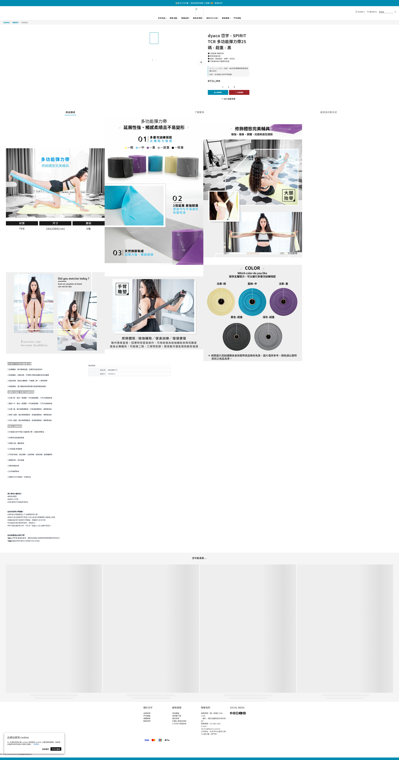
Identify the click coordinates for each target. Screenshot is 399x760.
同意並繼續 (56, 749)
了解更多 (36, 744)
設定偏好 (45, 749)
